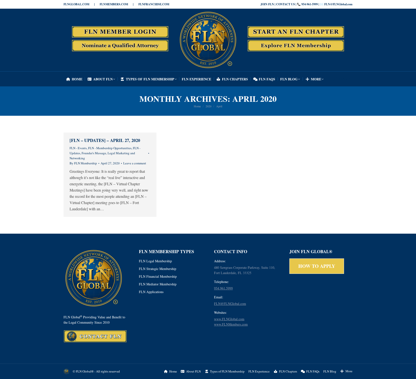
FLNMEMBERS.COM (114, 4)
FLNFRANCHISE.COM (153, 4)
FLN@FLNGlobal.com (230, 303)
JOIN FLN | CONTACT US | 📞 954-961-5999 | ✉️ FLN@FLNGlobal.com (306, 4)
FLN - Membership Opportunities (109, 148)
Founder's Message (94, 153)
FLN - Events (78, 148)
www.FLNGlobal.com (229, 319)
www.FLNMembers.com (231, 324)
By (83, 163)
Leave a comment (134, 163)
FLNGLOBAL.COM (76, 4)
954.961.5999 (223, 288)
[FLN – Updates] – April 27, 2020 (105, 140)
